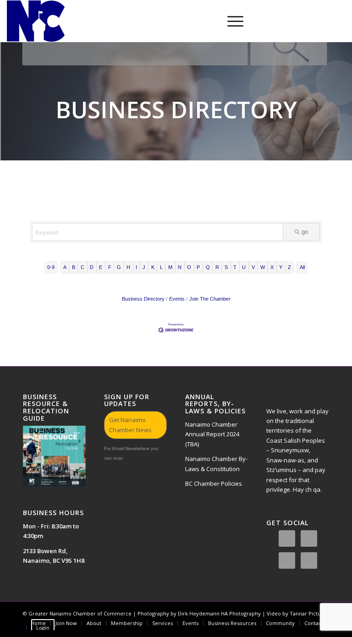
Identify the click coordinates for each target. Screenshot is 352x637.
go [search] (305, 231)
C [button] (82, 267)
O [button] (189, 267)
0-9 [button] (51, 267)
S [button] (226, 267)
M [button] (170, 267)
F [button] (109, 267)
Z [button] (289, 267)
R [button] (217, 267)
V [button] (253, 267)
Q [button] (208, 267)
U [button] (244, 267)
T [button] (234, 267)
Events (177, 299)
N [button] (180, 267)
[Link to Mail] (338, 21)
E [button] (100, 267)
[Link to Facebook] (269, 21)
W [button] (262, 267)
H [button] (128, 267)
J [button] (144, 267)
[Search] (209, 21)
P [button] (198, 267)
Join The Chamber (210, 299)
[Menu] (230, 21)
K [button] (152, 267)
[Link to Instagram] (283, 21)
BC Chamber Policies (213, 483)
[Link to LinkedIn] (311, 21)
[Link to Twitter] (297, 21)
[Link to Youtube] (324, 21)
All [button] (302, 267)
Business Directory (143, 299)
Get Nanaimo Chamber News (130, 425)
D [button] (92, 267)
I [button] (136, 267)
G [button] (119, 267)
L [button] (161, 267)
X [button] (272, 267)
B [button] (73, 267)
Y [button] (280, 267)
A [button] (64, 267)
